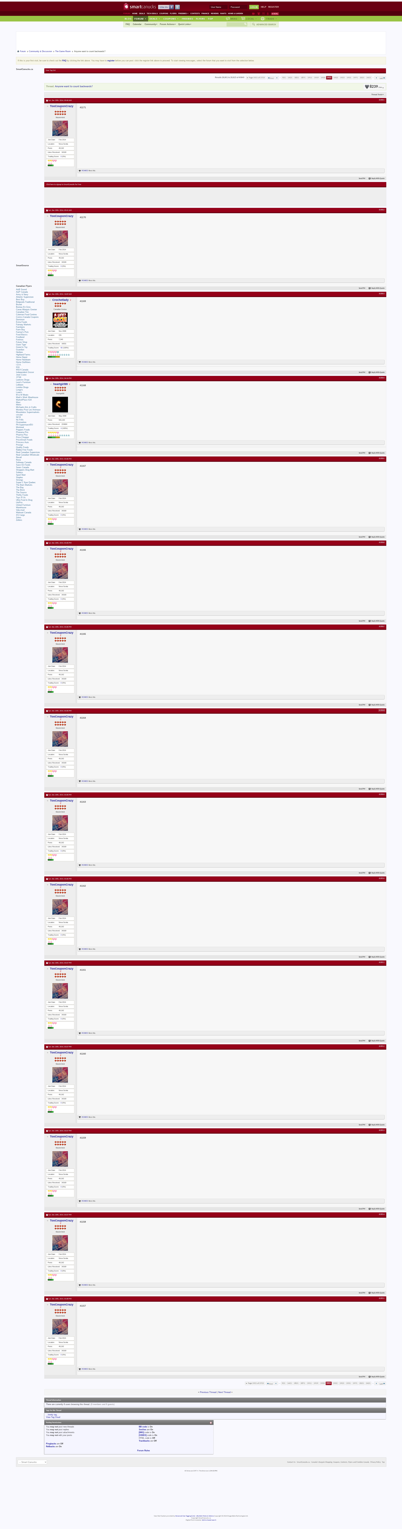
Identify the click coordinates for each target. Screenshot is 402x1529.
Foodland (20, 337)
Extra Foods (21, 322)
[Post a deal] (275, 13)
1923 (342, 78)
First (272, 78)
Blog (128, 18)
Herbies (19, 352)
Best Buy (20, 299)
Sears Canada (22, 467)
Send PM (362, 178)
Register (273, 7)
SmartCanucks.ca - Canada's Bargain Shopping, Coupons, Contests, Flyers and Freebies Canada (333, 1462)
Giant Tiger (21, 344)
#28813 (382, 1130)
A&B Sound (21, 289)
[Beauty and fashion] (258, 13)
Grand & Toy (21, 347)
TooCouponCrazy (61, 106)
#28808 (382, 710)
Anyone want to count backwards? (74, 86)
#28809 (382, 794)
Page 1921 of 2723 (257, 78)
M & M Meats (22, 395)
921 (284, 78)
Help (263, 7)
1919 (316, 78)
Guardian (20, 349)
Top (210, 18)
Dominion (20, 319)
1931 (349, 78)
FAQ (128, 24)
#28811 (382, 962)
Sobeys (19, 472)
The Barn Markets (24, 485)
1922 (336, 78)
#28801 (382, 100)
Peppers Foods (23, 430)
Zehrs (18, 517)
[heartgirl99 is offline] (60, 404)
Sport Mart (21, 475)
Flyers (173, 13)
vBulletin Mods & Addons (205, 1516)
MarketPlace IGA (24, 400)
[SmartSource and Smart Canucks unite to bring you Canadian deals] (28, 272)
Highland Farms (23, 354)
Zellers (19, 520)
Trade (271, 18)
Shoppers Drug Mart (25, 470)
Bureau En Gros (23, 307)
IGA (18, 367)
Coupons (163, 13)
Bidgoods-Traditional (25, 302)
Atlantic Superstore (24, 297)
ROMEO (85, 170)
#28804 (382, 378)
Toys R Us (21, 497)
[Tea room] (253, 13)
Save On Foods (23, 465)
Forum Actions (167, 24)
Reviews (215, 13)
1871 (303, 78)
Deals (142, 13)
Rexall (19, 457)
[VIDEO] (143, 1435)
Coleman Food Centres (26, 314)
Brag (234, 18)
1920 (323, 78)
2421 (369, 78)
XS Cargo (20, 515)
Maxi (18, 402)
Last (381, 78)
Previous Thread (208, 1392)
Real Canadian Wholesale (27, 455)
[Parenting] (268, 13)
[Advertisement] (104, 197)
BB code (143, 1427)
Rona (18, 460)
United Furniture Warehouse (23, 506)
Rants (223, 13)
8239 (376, 87)
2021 (362, 78)
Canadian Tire (22, 312)
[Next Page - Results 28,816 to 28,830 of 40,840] (376, 77)
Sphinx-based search (209, 1520)
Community (150, 24)
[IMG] (141, 1432)
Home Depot (21, 357)
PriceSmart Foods (24, 440)
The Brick (20, 490)
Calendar (137, 24)
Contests (195, 13)
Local (251, 18)
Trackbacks (144, 1441)
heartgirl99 (60, 384)
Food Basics (21, 334)
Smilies (142, 1429)
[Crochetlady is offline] (60, 320)
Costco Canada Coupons (27, 317)
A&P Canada (22, 292)
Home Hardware (23, 360)
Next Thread (224, 1392)
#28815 (382, 1298)
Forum (140, 18)
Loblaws (19, 385)
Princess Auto (22, 442)
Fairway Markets (23, 324)
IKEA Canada (22, 370)
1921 (329, 78)
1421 (290, 78)
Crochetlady (60, 299)
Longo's (19, 390)
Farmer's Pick (22, 332)
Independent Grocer (25, 372)
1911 (310, 78)
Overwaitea (21, 422)
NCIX (18, 417)
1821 (296, 78)
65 (61, 348)
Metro (18, 404)
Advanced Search (266, 24)
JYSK (18, 377)
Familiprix (20, 327)
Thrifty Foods (22, 495)
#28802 (382, 210)
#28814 (382, 1214)
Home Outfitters (23, 362)
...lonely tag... (52, 1414)
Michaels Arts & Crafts (26, 407)
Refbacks (50, 1446)
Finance (205, 13)
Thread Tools (376, 94)
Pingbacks (51, 1443)
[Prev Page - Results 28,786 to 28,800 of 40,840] (277, 77)
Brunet (19, 304)
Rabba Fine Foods (24, 450)
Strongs (19, 480)
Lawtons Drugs (23, 380)
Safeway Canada (23, 462)
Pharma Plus (22, 435)
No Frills (20, 420)
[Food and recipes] (263, 13)
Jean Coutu (21, 375)
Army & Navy (22, 294)
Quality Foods (22, 447)
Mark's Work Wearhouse (27, 397)
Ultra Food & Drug (24, 500)
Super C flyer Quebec (26, 482)
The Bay (20, 487)
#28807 (382, 626)
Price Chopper (22, 437)
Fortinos (19, 339)
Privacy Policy (375, 1462)
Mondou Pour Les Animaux (28, 410)
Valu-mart (20, 510)
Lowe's (19, 392)
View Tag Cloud (53, 1417)
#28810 (382, 878)
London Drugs (22, 387)
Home (134, 13)
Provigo (19, 445)
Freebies (183, 13)
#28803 (382, 294)
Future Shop (21, 342)
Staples (19, 477)
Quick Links (184, 24)
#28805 (382, 458)
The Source (21, 492)
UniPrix (19, 502)
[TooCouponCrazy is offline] (60, 128)
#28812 (382, 1046)
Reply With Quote (378, 178)
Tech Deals (152, 13)
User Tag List (51, 70)
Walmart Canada (23, 512)
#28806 (382, 542)
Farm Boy (20, 329)
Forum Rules (143, 1450)
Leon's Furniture (23, 382)
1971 (355, 78)
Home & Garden (235, 13)
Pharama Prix (22, 432)
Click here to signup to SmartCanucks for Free (63, 184)
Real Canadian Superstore (28, 452)
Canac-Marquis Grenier (26, 309)
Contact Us (291, 1462)
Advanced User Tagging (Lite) (185, 1516)
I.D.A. (18, 365)
